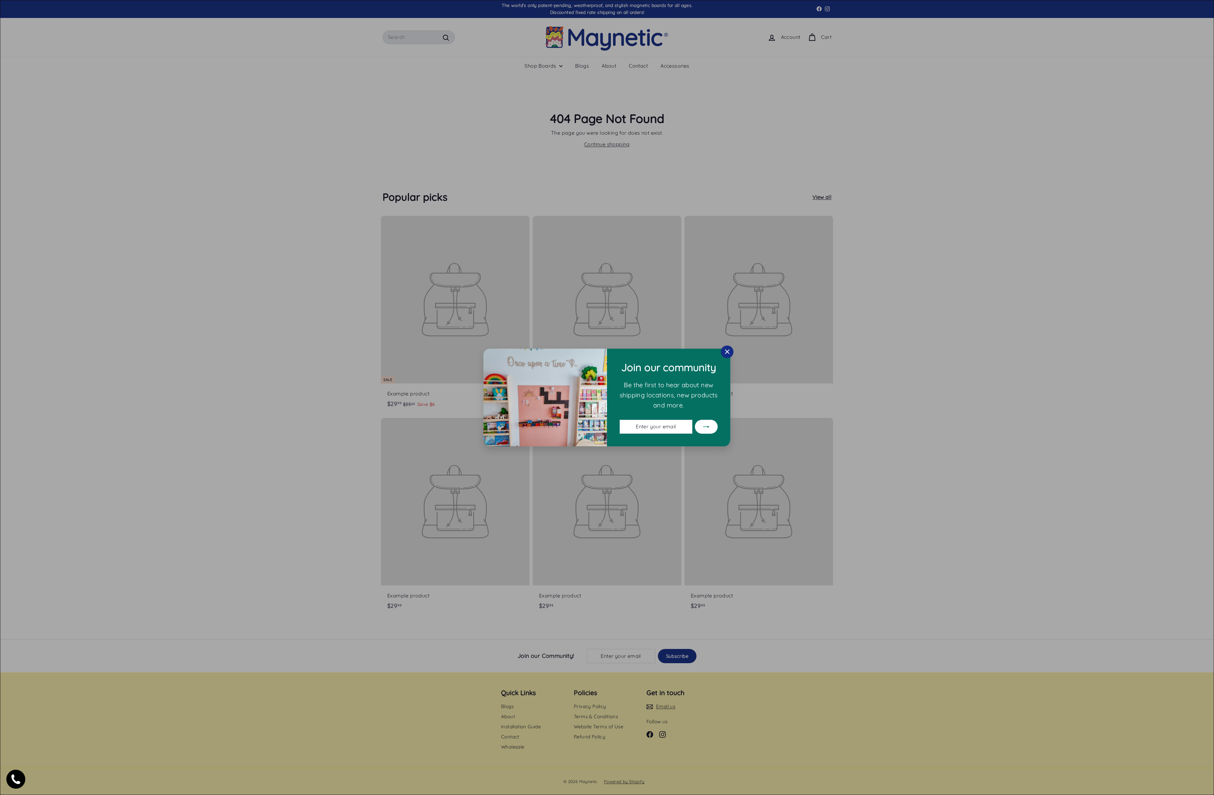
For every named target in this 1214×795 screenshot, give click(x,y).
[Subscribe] (706, 427)
